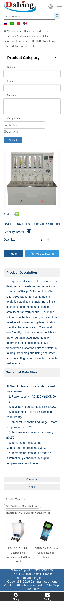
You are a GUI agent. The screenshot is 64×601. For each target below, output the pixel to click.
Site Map (52, 585)
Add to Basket (45, 253)
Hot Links (32, 589)
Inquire (13, 253)
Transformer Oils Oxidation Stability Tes (28, 512)
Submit (13, 140)
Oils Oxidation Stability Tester (22, 506)
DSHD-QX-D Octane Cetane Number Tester (46, 552)
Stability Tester (14, 499)
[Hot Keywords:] (57, 16)
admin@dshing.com (32, 578)
